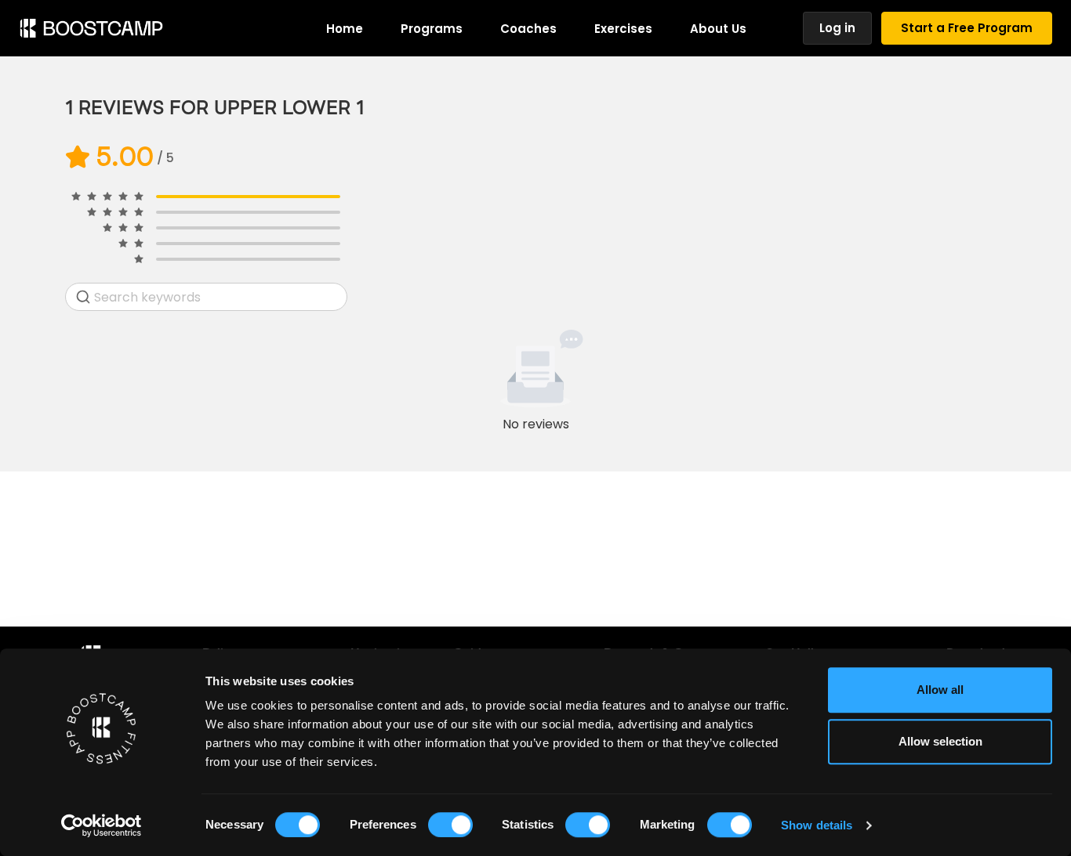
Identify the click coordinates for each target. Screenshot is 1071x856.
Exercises (623, 28)
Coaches (528, 28)
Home (344, 28)
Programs (432, 28)
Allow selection (940, 741)
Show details (816, 825)
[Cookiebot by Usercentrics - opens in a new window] (101, 825)
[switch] (450, 824)
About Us (718, 28)
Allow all (940, 689)
